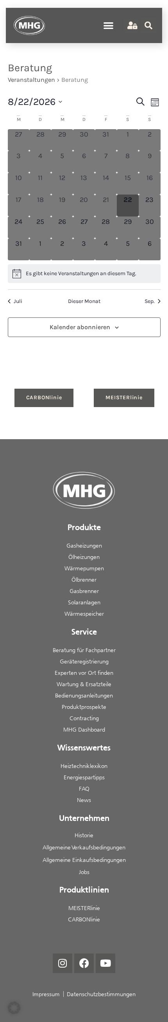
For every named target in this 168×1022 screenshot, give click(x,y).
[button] (108, 25)
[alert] (84, 273)
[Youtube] (105, 963)
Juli (18, 301)
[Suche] (148, 25)
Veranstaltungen (31, 79)
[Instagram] (62, 963)
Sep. (150, 301)
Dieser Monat (84, 301)
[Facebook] (84, 963)
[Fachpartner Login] (131, 25)
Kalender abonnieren (80, 327)
